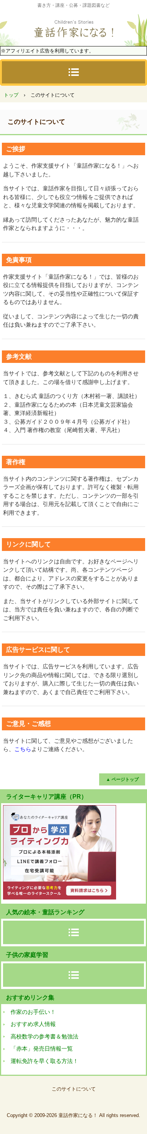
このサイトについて (74, 1089)
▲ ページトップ (122, 779)
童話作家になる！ (73, 26)
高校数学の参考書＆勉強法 (44, 1036)
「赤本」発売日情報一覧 (42, 1048)
